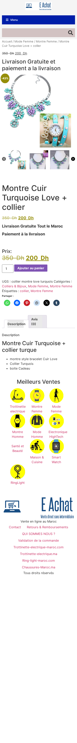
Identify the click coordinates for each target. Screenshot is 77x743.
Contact (15, 527)
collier (24, 291)
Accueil (7, 41)
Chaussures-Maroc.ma (38, 567)
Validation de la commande (38, 540)
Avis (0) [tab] (34, 321)
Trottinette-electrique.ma (38, 554)
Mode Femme (23, 41)
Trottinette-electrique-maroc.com (38, 547)
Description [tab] (16, 324)
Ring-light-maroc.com (38, 560)
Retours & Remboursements (47, 527)
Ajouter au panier (30, 268)
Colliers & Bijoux (14, 286)
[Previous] (4, 159)
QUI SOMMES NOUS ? (38, 534)
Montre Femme (46, 41)
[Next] (73, 159)
